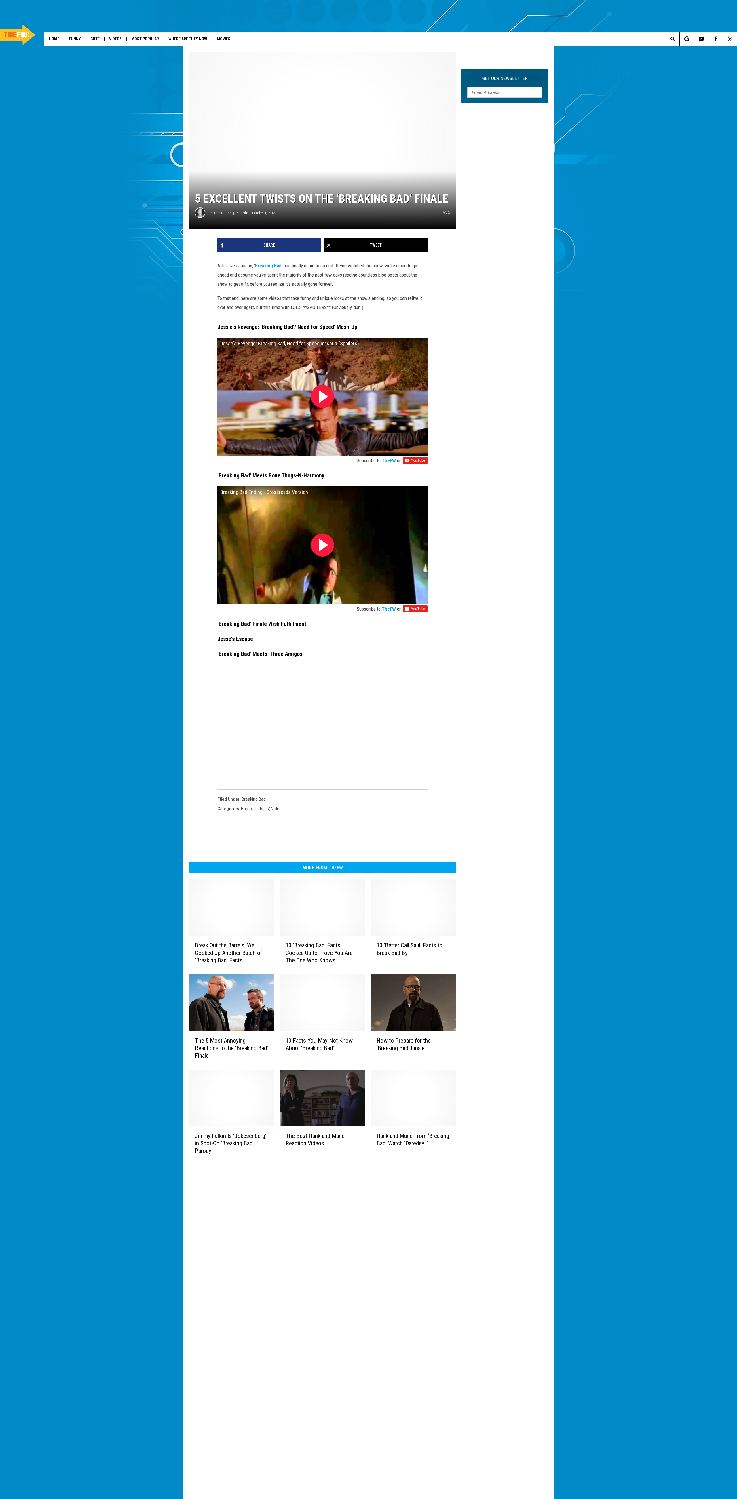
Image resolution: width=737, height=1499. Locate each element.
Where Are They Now (187, 39)
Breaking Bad (268, 265)
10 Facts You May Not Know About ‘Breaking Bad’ (319, 1044)
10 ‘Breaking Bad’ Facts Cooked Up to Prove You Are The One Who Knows (319, 953)
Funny (75, 39)
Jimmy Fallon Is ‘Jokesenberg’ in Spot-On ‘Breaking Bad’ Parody (230, 1143)
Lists (259, 808)
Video (276, 808)
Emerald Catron (220, 213)
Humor (247, 808)
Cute (95, 39)
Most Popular (145, 39)
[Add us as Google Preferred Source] (687, 39)
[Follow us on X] (730, 39)
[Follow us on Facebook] (715, 39)
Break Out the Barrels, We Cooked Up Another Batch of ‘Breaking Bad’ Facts (228, 953)
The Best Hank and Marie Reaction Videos (315, 1139)
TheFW (389, 460)
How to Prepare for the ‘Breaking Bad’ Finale (404, 1044)
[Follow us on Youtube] (701, 39)
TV (267, 808)
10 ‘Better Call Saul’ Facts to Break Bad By (409, 949)
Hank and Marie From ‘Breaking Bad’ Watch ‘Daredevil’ (413, 1139)
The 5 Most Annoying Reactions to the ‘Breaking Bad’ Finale (231, 1048)
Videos (115, 39)
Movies (223, 39)
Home (54, 39)
